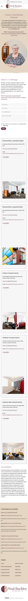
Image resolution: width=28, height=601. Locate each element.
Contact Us (18, 575)
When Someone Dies (6, 566)
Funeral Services (5, 569)
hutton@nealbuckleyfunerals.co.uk (14, 284)
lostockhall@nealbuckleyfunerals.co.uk (12, 415)
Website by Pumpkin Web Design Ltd (16, 598)
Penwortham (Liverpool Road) (15, 32)
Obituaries (17, 566)
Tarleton (23, 33)
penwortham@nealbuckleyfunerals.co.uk (13, 153)
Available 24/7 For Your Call (16, 1)
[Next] (25, 190)
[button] (2, 6)
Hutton (19, 33)
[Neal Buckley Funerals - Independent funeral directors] (14, 6)
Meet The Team (19, 563)
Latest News (18, 572)
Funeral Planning (5, 575)
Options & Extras (5, 572)
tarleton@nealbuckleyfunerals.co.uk (15, 349)
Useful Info (17, 569)
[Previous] (3, 190)
